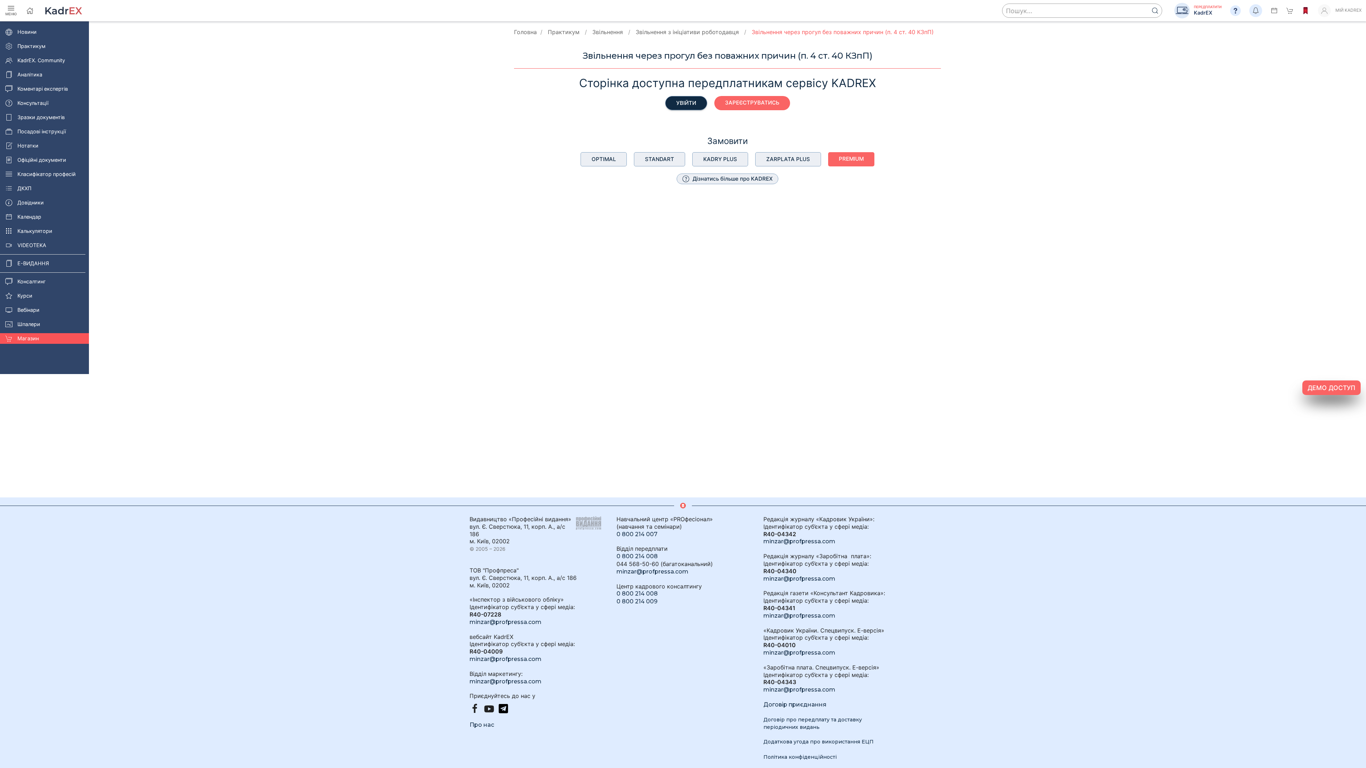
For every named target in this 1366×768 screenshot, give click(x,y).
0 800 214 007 (636, 534)
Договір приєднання (794, 704)
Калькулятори (34, 231)
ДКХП (24, 188)
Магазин (28, 338)
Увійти (686, 103)
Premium (851, 158)
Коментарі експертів (42, 89)
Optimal (604, 159)
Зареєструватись (752, 102)
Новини (27, 32)
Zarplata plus (788, 159)
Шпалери (28, 324)
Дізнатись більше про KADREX (732, 178)
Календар (29, 217)
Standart (659, 159)
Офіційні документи (41, 160)
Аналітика (29, 74)
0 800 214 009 (636, 601)
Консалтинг (31, 281)
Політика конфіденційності (800, 757)
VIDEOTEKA (31, 245)
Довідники (30, 202)
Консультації (32, 103)
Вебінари (28, 310)
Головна (525, 32)
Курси (24, 296)
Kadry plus (720, 159)
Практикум (31, 46)
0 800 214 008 (637, 556)
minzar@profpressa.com (505, 622)
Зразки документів (41, 117)
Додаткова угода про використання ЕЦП (818, 741)
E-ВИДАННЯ (33, 263)
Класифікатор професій (46, 174)
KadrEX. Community (41, 60)
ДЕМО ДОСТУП (1331, 387)
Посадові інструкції (41, 131)
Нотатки (27, 146)
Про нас (482, 724)
